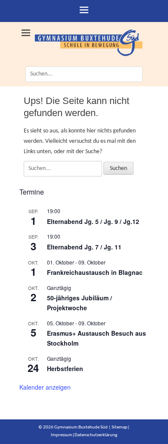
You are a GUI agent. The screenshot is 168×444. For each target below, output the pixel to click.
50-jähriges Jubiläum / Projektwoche (79, 302)
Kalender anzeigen (45, 387)
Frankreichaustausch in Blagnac (95, 272)
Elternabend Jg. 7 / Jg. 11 (84, 246)
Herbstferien (65, 368)
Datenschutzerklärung (96, 435)
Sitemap (120, 427)
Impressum (61, 435)
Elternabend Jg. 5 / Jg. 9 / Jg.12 (93, 221)
